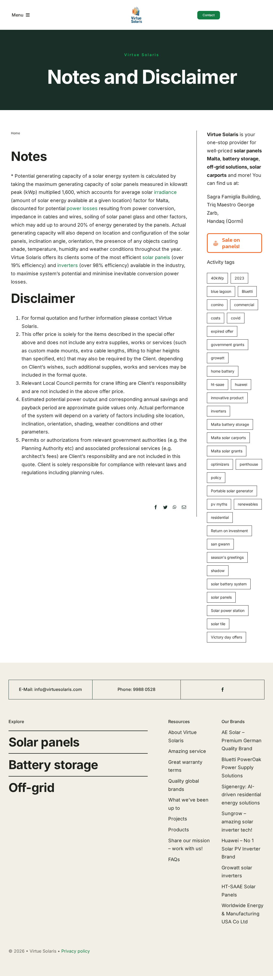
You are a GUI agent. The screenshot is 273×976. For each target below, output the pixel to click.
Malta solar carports (228, 437)
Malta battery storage (230, 424)
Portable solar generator (232, 491)
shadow (217, 570)
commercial (244, 304)
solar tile (218, 624)
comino (217, 304)
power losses (82, 208)
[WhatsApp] (174, 507)
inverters (67, 265)
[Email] (184, 507)
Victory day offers (226, 637)
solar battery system (229, 584)
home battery (222, 371)
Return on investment (229, 530)
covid (235, 318)
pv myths (219, 504)
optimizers (220, 464)
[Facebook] (155, 507)
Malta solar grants (226, 451)
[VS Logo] (136, 8)
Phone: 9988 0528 (136, 689)
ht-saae (217, 384)
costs (215, 318)
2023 (239, 278)
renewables (248, 504)
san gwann (220, 544)
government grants (227, 344)
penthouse (249, 464)
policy (216, 477)
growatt (217, 358)
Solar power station (227, 610)
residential (220, 517)
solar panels (156, 257)
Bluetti (247, 291)
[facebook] (222, 689)
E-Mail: (26, 689)
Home (15, 133)
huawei (241, 384)
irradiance (165, 192)
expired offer (222, 331)
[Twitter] (165, 507)
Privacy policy (75, 951)
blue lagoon (221, 291)
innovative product (227, 397)
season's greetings (227, 557)
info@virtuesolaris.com (58, 689)
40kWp (217, 278)
